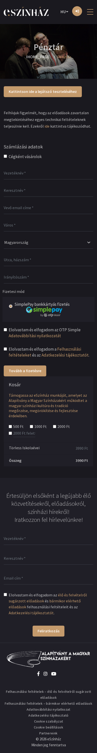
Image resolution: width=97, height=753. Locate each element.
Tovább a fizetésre (25, 370)
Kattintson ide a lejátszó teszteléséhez (43, 91)
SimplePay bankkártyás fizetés (42, 304)
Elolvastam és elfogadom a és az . (49, 352)
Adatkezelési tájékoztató (48, 715)
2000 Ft (63, 426)
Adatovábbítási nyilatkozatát (35, 335)
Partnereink (48, 733)
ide (47, 126)
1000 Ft (40, 426)
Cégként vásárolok (25, 156)
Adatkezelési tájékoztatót (65, 355)
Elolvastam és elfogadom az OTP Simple (45, 332)
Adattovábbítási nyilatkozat (48, 709)
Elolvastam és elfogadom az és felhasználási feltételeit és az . (48, 603)
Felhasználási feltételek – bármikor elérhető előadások (49, 703)
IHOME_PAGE (37, 56)
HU (63, 11)
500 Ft (18, 426)
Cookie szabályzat (48, 721)
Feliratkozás (48, 630)
